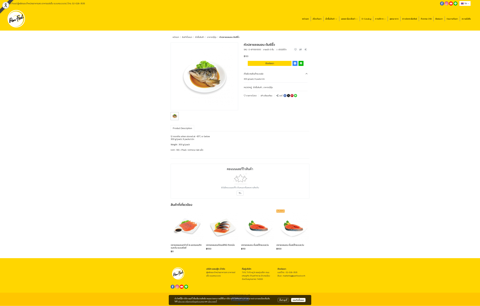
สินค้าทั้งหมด (187, 37)
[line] (456, 4)
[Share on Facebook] (285, 95)
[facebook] (442, 4)
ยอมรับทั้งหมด (298, 300)
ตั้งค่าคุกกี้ (283, 300)
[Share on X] (288, 95)
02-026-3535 (78, 3)
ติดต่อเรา (269, 63)
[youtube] (451, 4)
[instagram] (446, 4)
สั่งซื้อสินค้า (199, 37)
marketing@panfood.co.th (294, 275)
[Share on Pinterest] (292, 95)
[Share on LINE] (295, 95)
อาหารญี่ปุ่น (211, 37)
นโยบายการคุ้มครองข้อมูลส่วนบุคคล (191, 301)
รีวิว (240, 193)
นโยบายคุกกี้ (212, 301)
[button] (465, 3)
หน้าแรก (176, 37)
